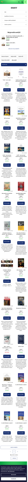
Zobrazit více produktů (13, 48)
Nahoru (14, 458)
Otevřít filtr (4, 64)
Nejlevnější (13, 56)
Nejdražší (21, 56)
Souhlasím (13, 479)
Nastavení (13, 474)
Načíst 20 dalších (14, 447)
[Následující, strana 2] (14, 451)
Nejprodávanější (5, 60)
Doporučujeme (5, 56)
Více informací (11, 471)
